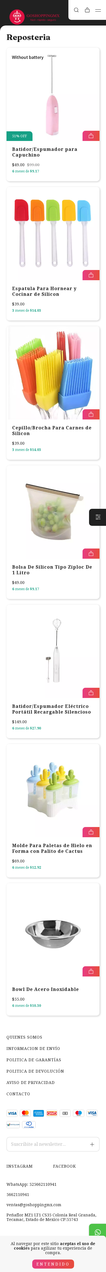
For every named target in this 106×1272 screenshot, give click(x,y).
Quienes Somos (24, 1037)
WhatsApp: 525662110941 (32, 1184)
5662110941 (18, 1194)
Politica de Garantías (34, 1060)
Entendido (53, 1264)
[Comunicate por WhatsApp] (97, 1232)
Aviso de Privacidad (31, 1082)
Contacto (18, 1094)
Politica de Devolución (35, 1071)
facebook (64, 1166)
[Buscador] (76, 10)
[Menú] (98, 10)
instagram (20, 1166)
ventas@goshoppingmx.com (34, 1205)
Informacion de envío (33, 1048)
